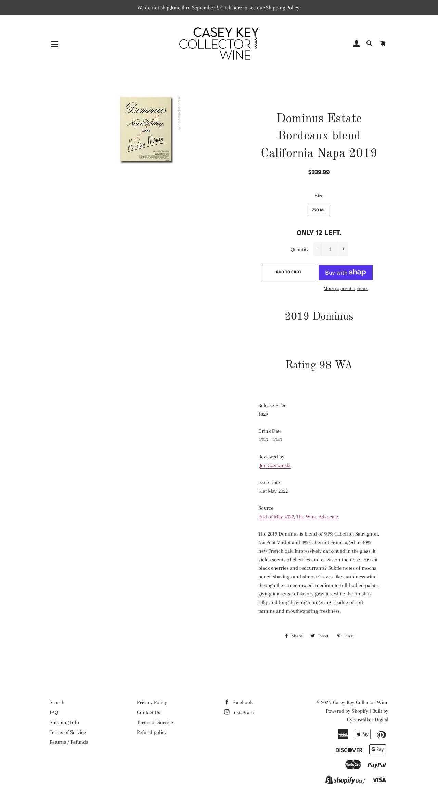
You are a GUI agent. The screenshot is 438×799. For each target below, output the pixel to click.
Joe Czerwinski (275, 465)
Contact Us (148, 712)
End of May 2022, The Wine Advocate (298, 517)
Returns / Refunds (69, 742)
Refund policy (152, 732)
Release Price (272, 405)
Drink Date (270, 431)
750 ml (319, 210)
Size (319, 196)
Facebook (242, 702)
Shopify (360, 711)
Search (57, 702)
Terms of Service (68, 732)
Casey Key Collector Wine (360, 702)
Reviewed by (271, 457)
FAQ (54, 712)
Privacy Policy (152, 702)
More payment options (346, 288)
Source (265, 508)
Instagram (242, 712)
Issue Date (269, 482)
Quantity (300, 249)
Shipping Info (64, 722)
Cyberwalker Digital (367, 719)
